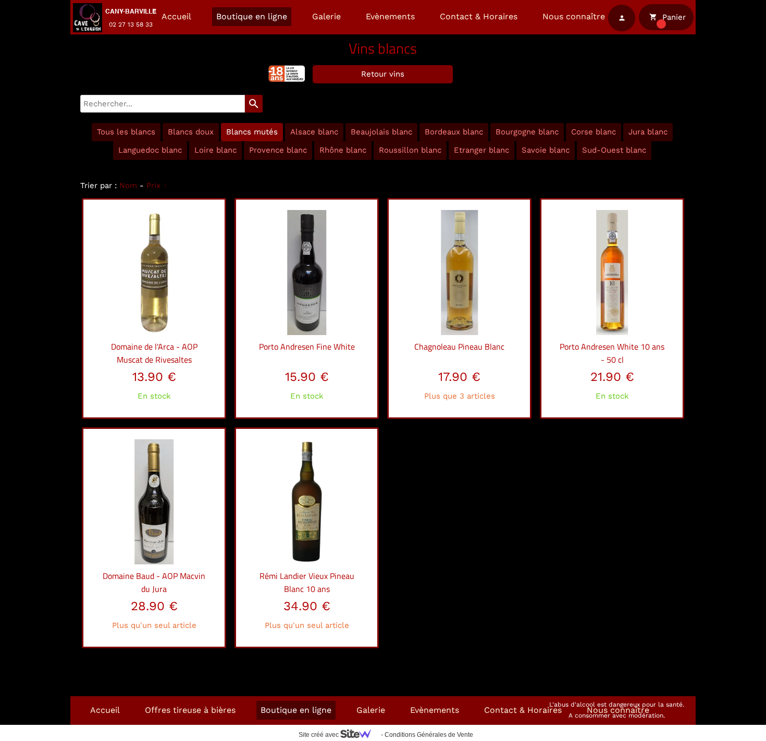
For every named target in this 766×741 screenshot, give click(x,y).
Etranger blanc (481, 150)
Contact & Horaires (478, 16)
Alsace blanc (314, 132)
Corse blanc (593, 132)
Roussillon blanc (410, 150)
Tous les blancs (126, 132)
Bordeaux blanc (454, 132)
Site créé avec (319, 734)
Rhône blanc (342, 150)
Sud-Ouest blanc (614, 150)
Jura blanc (648, 132)
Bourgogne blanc (527, 132)
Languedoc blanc (150, 150)
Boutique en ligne (251, 16)
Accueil (176, 16)
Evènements (390, 16)
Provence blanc (278, 150)
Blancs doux (191, 132)
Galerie (326, 16)
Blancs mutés (252, 132)
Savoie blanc (546, 150)
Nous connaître (573, 16)
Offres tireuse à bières (190, 710)
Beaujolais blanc (381, 132)
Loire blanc (215, 150)
